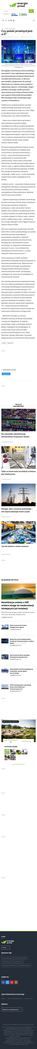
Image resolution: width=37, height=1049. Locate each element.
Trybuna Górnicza (28, 998)
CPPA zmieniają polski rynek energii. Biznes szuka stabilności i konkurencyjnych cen (20, 687)
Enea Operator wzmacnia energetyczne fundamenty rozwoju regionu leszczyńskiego (21, 671)
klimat (4, 343)
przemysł (10, 343)
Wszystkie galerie (18, 764)
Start (2, 28)
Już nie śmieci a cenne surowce (14, 546)
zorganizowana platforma (10, 965)
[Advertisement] (18, 358)
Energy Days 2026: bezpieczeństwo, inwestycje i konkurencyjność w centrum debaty (22, 641)
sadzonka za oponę (24, 965)
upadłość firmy (18, 961)
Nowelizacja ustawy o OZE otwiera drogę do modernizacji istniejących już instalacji (17, 605)
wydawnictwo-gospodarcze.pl (14, 998)
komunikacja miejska (20, 958)
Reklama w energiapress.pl (11, 1009)
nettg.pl (3, 998)
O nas (4, 947)
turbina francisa (7, 961)
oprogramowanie (7, 958)
